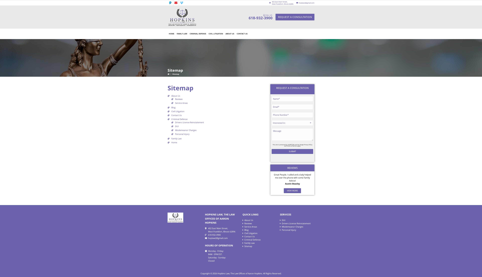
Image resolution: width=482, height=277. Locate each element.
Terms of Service (292, 146)
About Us (175, 96)
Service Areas (181, 103)
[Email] (176, 3)
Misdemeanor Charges (186, 130)
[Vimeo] (181, 3)
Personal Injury (182, 134)
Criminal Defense (179, 119)
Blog (173, 107)
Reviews (179, 99)
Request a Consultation (295, 17)
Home (174, 142)
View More (292, 190)
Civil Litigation (177, 111)
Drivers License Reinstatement (189, 122)
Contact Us (176, 115)
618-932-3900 (261, 17)
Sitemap (248, 246)
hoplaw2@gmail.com (306, 3)
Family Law (176, 138)
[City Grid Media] (170, 3)
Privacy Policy (308, 145)
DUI (177, 126)
